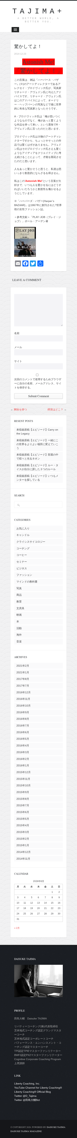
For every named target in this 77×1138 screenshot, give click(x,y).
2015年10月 (23, 785)
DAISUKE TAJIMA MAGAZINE (26, 1131)
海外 (19, 634)
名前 (16, 333)
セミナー (21, 561)
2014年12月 (23, 851)
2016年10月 (23, 705)
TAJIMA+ (38, 11)
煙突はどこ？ (55, 409)
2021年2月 (22, 665)
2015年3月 (22, 832)
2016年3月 (22, 752)
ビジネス (21, 568)
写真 (19, 588)
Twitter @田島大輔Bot (27, 1099)
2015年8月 (22, 798)
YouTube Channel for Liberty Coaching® (38, 1087)
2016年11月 (23, 698)
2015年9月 (22, 792)
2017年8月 (22, 678)
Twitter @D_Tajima (25, 1095)
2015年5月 (22, 818)
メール (18, 347)
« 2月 (17, 928)
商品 (19, 594)
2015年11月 (23, 778)
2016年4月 (22, 745)
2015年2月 (22, 838)
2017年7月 (22, 685)
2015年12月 (23, 772)
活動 (19, 628)
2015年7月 (22, 805)
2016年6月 (22, 732)
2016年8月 (22, 718)
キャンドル (23, 534)
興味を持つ (20, 409)
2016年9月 (22, 712)
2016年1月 (22, 765)
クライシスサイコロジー (30, 541)
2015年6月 (22, 812)
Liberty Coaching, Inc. (27, 1083)
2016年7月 (22, 725)
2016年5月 (22, 738)
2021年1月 (22, 672)
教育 (19, 601)
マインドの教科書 (26, 581)
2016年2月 (22, 758)
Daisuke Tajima (56, 1127)
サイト (18, 361)
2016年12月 (23, 692)
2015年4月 (22, 825)
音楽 (19, 641)
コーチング (23, 548)
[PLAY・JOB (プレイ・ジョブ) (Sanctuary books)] (25, 254)
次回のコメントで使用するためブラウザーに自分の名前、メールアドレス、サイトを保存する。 (37, 383)
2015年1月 (22, 845)
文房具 (20, 608)
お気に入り (23, 528)
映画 (19, 614)
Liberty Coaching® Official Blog (32, 1091)
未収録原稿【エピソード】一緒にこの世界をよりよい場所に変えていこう (37, 444)
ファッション (24, 574)
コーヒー (21, 554)
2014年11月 (23, 858)
